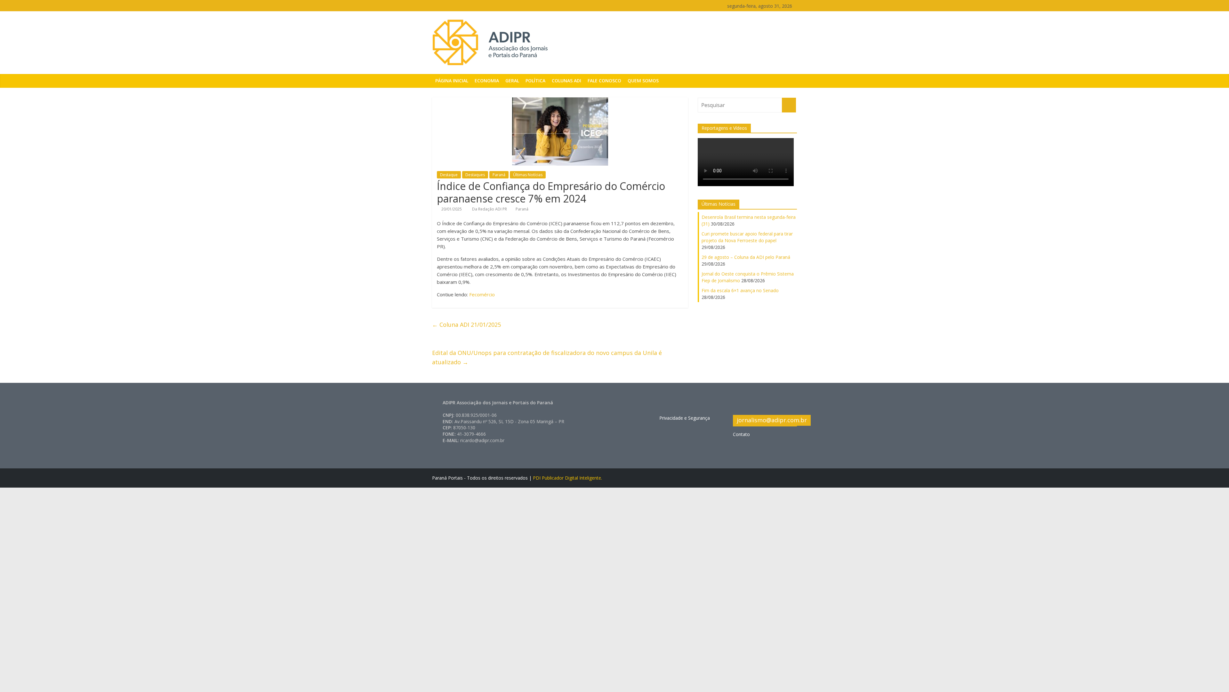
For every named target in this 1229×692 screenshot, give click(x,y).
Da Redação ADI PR (490, 209)
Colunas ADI (566, 81)
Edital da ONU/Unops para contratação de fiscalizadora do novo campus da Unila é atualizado (547, 357)
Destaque (449, 174)
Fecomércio (482, 294)
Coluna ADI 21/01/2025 (466, 324)
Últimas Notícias (527, 174)
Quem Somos (643, 81)
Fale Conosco (604, 81)
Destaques (475, 174)
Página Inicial (451, 81)
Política (535, 81)
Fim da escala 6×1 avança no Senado (740, 290)
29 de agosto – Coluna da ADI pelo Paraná (746, 257)
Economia (487, 81)
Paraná (499, 174)
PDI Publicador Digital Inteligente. (567, 478)
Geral (512, 81)
